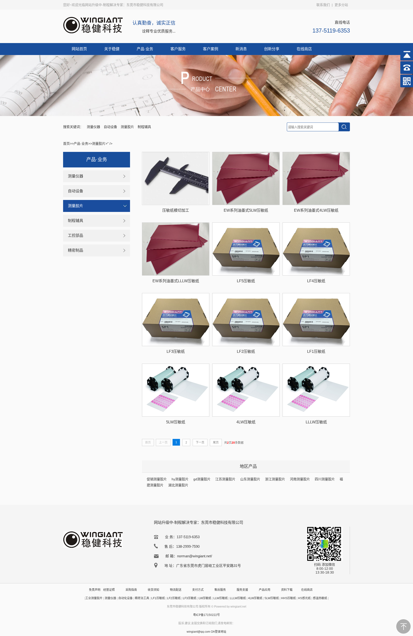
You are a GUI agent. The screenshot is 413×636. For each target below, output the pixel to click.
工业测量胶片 (94, 598)
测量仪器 (93, 127)
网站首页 (79, 49)
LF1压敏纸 (158, 598)
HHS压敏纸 (288, 598)
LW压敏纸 (205, 598)
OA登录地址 (218, 631)
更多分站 (341, 5)
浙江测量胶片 (275, 479)
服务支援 (242, 590)
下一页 (200, 442)
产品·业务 (145, 49)
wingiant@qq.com (199, 631)
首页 (66, 143)
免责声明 (94, 590)
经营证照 (109, 590)
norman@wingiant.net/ (194, 556)
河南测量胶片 (300, 479)
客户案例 (210, 49)
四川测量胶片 (325, 479)
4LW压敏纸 (255, 598)
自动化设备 (125, 598)
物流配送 (175, 590)
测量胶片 (127, 127)
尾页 (216, 442)
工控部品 (75, 235)
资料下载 (287, 590)
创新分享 (271, 49)
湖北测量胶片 (178, 485)
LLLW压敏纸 (238, 598)
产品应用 (264, 590)
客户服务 (178, 49)
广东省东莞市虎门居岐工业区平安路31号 (208, 566)
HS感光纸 (304, 598)
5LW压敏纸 (272, 598)
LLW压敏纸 (220, 598)
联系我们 (323, 5)
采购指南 (131, 590)
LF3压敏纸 (189, 598)
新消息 (241, 49)
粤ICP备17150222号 (206, 615)
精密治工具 (142, 598)
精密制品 (75, 250)
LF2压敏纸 (174, 598)
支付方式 (198, 590)
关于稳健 (112, 49)
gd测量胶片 (202, 479)
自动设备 (110, 127)
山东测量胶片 (250, 479)
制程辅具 (144, 127)
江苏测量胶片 (225, 479)
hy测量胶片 (180, 479)
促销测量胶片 (157, 479)
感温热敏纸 (320, 598)
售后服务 (220, 590)
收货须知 (153, 590)
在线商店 (304, 49)
